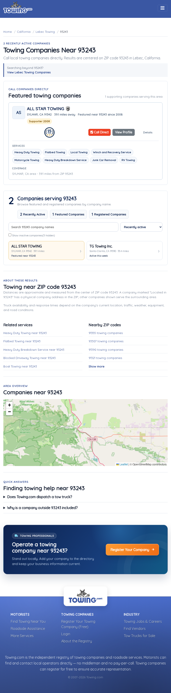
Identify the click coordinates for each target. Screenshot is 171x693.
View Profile (123, 132)
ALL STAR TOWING (45, 108)
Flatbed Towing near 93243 (22, 341)
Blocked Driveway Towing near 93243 (29, 358)
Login (65, 634)
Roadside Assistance (28, 628)
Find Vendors (135, 628)
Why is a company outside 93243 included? (42, 507)
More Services (22, 635)
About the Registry (76, 641)
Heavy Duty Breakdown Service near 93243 (33, 349)
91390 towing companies (106, 349)
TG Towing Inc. (101, 246)
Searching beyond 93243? (29, 70)
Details (147, 132)
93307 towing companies (106, 341)
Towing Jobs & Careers (143, 621)
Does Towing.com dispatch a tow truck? (39, 497)
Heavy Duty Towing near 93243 (25, 333)
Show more (96, 366)
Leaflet (123, 464)
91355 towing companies (106, 333)
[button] (9, 405)
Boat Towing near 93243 (20, 366)
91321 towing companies (105, 358)
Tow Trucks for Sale (139, 635)
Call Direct (101, 132)
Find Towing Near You (28, 621)
